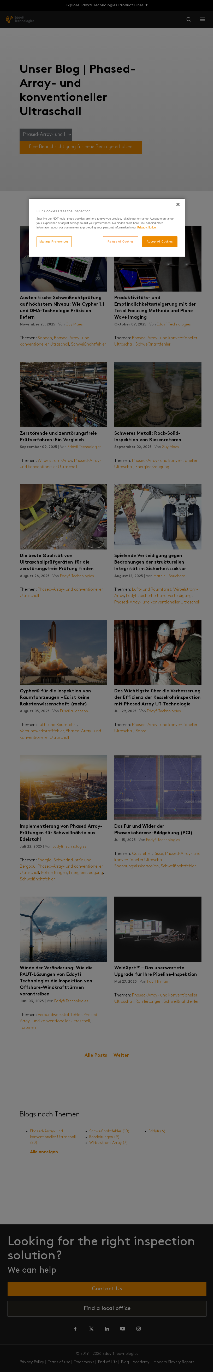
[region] (107, 227)
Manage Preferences (54, 241)
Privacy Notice (146, 227)
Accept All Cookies (160, 241)
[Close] (178, 204)
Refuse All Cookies (121, 241)
